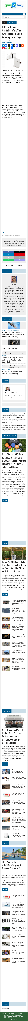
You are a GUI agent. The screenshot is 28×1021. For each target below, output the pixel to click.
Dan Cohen (9, 42)
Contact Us (10, 1017)
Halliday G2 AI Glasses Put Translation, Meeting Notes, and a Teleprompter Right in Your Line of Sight (19, 944)
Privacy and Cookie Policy (16, 1015)
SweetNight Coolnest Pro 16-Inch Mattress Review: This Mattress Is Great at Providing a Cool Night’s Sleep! (18, 787)
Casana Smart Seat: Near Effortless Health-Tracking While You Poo (18, 936)
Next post (19, 265)
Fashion (14, 41)
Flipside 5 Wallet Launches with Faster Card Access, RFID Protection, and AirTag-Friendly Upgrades (18, 960)
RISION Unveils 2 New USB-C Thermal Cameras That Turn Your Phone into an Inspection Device (19, 913)
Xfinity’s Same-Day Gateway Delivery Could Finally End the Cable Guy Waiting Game (18, 952)
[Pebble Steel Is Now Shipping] (14, 344)
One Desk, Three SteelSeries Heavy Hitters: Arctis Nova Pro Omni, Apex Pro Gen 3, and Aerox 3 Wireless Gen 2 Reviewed (19, 644)
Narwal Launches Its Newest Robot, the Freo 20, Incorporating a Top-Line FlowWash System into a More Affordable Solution (19, 905)
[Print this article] (19, 257)
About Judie (4, 1013)
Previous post (10, 265)
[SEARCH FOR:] (14, 17)
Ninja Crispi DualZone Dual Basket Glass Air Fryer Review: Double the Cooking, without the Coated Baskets (19, 602)
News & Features (15, 330)
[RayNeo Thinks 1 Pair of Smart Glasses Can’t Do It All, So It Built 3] (6, 780)
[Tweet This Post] (19, 252)
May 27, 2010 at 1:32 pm (14, 393)
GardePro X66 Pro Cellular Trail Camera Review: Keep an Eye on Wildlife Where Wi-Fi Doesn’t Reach (14, 566)
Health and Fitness (6, 330)
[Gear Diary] (14, 5)
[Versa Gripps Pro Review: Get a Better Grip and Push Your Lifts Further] (6, 637)
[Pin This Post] (19, 254)
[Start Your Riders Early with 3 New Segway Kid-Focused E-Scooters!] (14, 859)
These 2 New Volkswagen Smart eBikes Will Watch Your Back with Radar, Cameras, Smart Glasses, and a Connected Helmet (19, 811)
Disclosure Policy (7, 1015)
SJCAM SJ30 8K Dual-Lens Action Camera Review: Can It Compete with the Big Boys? (18, 668)
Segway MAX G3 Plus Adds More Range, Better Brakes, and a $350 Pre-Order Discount (19, 828)
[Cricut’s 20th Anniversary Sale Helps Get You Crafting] (6, 796)
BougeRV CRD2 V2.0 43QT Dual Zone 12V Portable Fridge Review (18, 651)
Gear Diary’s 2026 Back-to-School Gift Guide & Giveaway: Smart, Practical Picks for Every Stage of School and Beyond (14, 460)
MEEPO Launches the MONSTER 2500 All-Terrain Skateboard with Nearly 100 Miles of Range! (19, 929)
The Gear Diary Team (11, 1013)
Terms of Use (21, 1016)
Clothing (9, 41)
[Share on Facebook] (8, 252)
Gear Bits (4, 346)
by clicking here (5, 431)
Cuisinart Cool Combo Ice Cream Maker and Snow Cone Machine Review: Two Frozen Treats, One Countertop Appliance (18, 660)
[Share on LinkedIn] (8, 254)
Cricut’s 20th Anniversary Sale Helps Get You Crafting (18, 794)
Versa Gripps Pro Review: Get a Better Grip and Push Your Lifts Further (18, 636)
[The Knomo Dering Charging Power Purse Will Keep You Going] (14, 367)
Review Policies (19, 1013)
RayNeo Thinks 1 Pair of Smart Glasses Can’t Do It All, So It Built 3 (19, 778)
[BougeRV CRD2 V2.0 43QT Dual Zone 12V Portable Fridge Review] (6, 654)
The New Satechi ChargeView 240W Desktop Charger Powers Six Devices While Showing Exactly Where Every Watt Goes (19, 820)
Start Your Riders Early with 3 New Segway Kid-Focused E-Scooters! (12, 865)
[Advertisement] (14, 94)
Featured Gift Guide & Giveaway (9, 435)
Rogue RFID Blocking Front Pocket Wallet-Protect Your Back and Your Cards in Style (12, 359)
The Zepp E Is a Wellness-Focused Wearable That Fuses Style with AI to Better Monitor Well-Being (13, 334)
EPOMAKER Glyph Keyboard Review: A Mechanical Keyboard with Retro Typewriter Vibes (18, 619)
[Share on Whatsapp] (8, 260)
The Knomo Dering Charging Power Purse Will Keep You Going (12, 372)
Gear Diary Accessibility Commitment (10, 1016)
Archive (5, 1017)
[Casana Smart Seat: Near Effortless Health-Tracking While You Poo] (6, 938)
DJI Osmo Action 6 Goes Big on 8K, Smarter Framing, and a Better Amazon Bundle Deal (18, 771)
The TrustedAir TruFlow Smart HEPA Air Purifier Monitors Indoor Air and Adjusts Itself (18, 835)
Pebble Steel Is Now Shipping (11, 348)
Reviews (4, 355)
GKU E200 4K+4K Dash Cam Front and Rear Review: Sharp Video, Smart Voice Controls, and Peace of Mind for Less (19, 611)
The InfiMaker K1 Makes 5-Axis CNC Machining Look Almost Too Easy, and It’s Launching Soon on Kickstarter (18, 803)
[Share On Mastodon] (19, 260)
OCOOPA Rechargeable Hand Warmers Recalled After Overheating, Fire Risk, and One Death (18, 921)
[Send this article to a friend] (8, 257)
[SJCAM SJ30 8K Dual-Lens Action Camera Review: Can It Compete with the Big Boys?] (6, 670)
